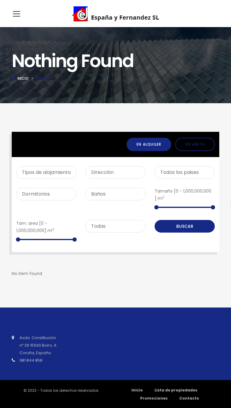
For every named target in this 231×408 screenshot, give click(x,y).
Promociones (154, 398)
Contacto (189, 398)
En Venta (195, 144)
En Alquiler (149, 144)
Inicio (23, 78)
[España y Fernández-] (115, 14)
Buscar (184, 226)
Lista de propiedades (176, 390)
